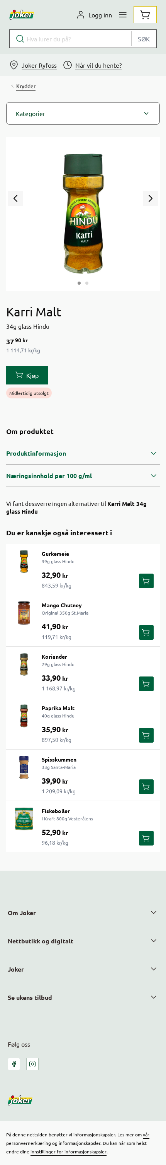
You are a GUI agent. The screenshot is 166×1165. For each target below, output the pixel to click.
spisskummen (59, 759)
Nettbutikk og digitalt (40, 941)
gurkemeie (55, 553)
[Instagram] (32, 1064)
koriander (54, 656)
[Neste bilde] (150, 198)
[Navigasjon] (122, 14)
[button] (83, 113)
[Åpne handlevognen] (145, 14)
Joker (16, 969)
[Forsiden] (86, 283)
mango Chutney (62, 604)
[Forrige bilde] (15, 198)
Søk (144, 39)
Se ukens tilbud (30, 997)
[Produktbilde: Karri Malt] (79, 283)
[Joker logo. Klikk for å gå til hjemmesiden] (21, 14)
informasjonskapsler (79, 1143)
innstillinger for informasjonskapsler (68, 1151)
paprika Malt (58, 707)
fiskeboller (56, 810)
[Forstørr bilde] (83, 214)
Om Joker (22, 913)
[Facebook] (14, 1064)
